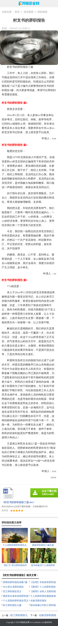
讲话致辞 (29, 12)
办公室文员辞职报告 (13, 587)
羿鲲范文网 (24, 622)
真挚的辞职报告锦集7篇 (15, 582)
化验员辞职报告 (38, 600)
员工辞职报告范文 (12, 591)
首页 (17, 12)
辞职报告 (42, 12)
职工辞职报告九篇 (12, 605)
